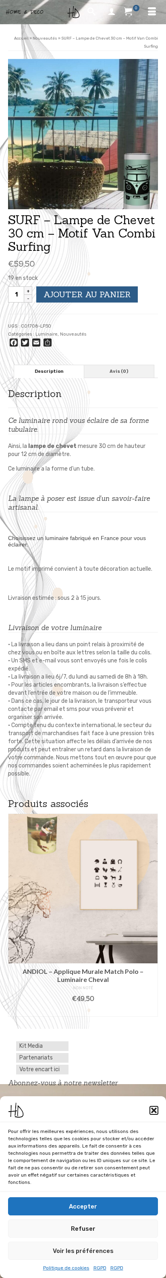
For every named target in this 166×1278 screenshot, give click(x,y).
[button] (154, 1110)
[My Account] (112, 12)
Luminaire (46, 334)
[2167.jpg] (83, 133)
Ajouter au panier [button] (83, 1011)
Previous (15, 915)
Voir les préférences (83, 1251)
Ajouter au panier (87, 294)
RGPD (99, 1268)
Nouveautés (73, 334)
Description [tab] (49, 371)
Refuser (83, 1228)
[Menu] (152, 12)
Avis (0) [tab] (119, 371)
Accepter (83, 1206)
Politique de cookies (66, 1268)
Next (151, 915)
